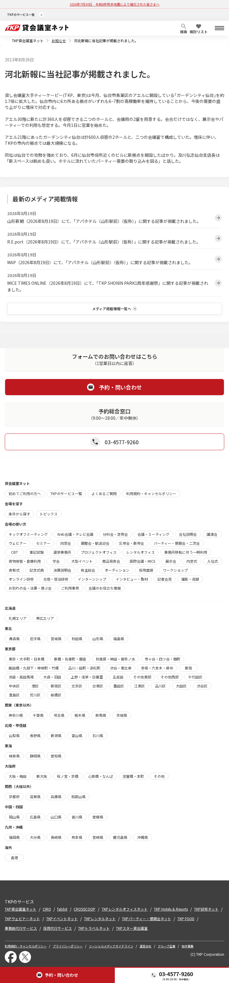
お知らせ (59, 40)
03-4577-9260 (176, 974)
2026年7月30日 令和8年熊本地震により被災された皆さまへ (115, 4)
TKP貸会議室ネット (28, 40)
